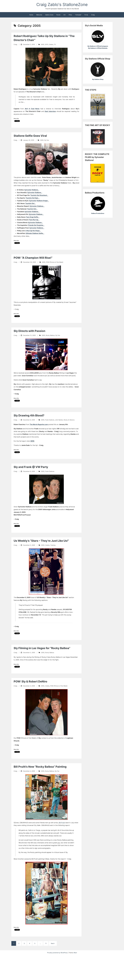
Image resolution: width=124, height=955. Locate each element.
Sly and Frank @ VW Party (31, 467)
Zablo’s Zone (49, 15)
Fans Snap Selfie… (32, 217)
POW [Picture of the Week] (54, 262)
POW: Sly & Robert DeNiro (30, 681)
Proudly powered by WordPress (57, 952)
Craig (93, 15)
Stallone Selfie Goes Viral (30, 135)
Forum (58, 15)
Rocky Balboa (50, 335)
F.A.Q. (86, 15)
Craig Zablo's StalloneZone (62, 4)
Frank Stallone (49, 420)
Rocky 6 (66, 420)
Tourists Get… (30, 203)
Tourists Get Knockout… (39, 195)
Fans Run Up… (34, 220)
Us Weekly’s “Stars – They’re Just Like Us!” (41, 540)
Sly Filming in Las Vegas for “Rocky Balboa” (42, 648)
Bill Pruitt (62, 823)
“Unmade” (78, 15)
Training (52, 545)
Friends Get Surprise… (36, 225)
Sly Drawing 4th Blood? (29, 415)
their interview (50, 111)
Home (31, 15)
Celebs (51, 44)
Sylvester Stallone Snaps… (39, 201)
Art (65, 15)
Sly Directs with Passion (29, 331)
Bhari (75, 952)
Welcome (39, 15)
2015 (46, 44)
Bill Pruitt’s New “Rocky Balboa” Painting (40, 766)
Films (70, 15)
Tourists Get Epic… (32, 198)
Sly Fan (46, 140)
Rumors (72, 420)
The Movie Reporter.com (39, 424)
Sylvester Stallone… (31, 190)
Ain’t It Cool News (32, 109)
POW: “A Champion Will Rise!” (33, 257)
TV (55, 44)
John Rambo (59, 420)
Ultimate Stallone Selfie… (35, 233)
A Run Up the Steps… (33, 231)
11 (45, 943)
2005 (42, 44)
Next (52, 943)
